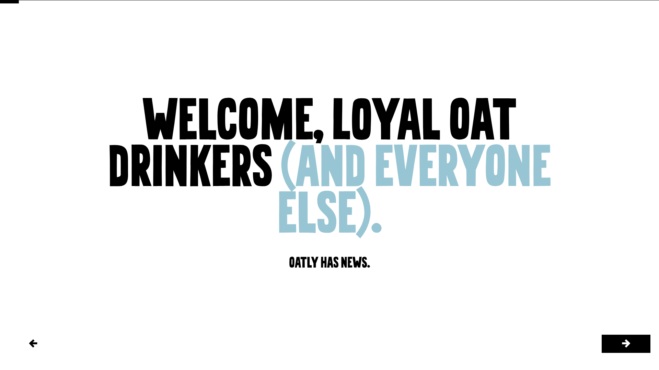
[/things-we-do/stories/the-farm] (33, 344)
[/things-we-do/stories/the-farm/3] (626, 344)
